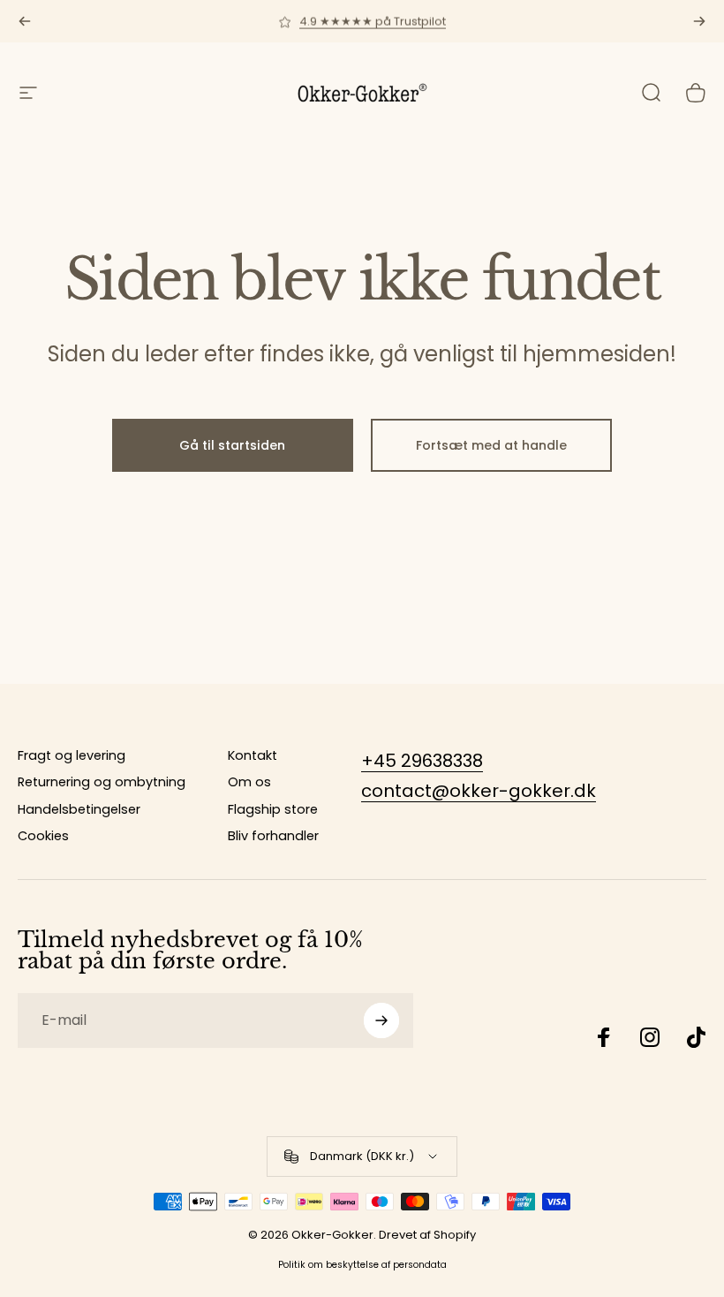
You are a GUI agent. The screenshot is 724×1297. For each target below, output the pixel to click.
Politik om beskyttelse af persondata (362, 1264)
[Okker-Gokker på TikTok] (695, 1037)
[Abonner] (381, 1020)
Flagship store (273, 809)
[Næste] (699, 21)
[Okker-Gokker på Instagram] (649, 1037)
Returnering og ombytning (101, 782)
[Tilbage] (24, 21)
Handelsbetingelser (79, 809)
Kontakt (252, 755)
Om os (249, 782)
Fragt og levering (71, 755)
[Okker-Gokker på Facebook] (604, 1037)
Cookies (43, 836)
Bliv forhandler (273, 836)
